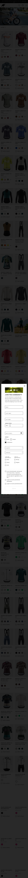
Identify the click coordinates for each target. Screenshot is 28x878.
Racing (17, 459)
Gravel (8, 462)
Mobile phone (8, 423)
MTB (8, 465)
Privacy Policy (11, 472)
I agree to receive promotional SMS (14, 483)
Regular (17, 462)
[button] (14, 448)
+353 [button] (7, 425)
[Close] (24, 385)
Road (8, 459)
